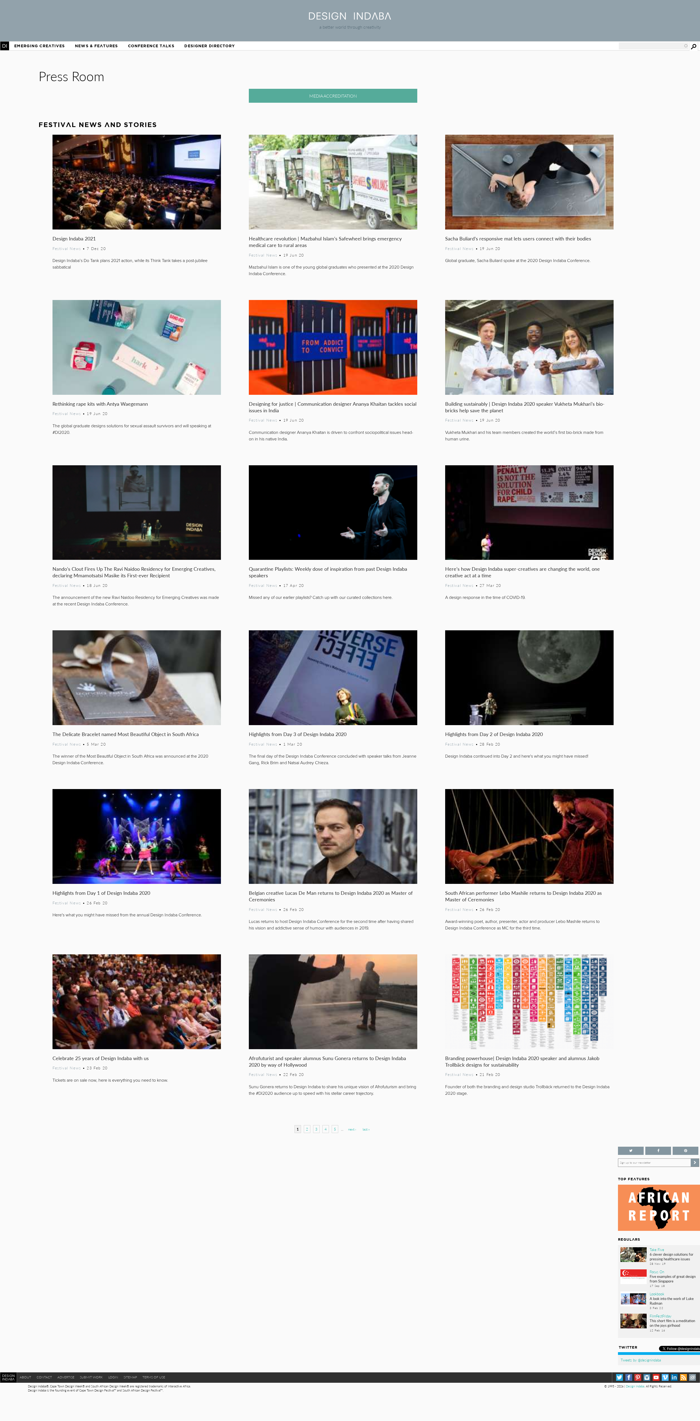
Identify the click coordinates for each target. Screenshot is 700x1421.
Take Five (657, 1249)
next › (352, 1129)
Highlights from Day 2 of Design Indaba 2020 (494, 734)
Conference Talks (151, 46)
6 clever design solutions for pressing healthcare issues (671, 1256)
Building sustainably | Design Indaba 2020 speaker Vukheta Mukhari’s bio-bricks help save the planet (525, 407)
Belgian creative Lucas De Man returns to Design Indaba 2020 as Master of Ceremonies (331, 896)
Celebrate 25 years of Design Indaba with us (100, 1058)
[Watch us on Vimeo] (665, 1377)
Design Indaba (635, 1386)
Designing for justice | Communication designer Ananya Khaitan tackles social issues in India (332, 407)
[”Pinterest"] (685, 1151)
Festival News (66, 248)
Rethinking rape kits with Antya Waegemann (100, 403)
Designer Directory (209, 46)
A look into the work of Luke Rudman (672, 1301)
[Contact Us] (692, 1377)
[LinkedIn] (674, 1377)
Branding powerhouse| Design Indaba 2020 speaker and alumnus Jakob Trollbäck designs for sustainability (522, 1061)
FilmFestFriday (661, 1316)
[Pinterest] (637, 1377)
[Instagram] (646, 1377)
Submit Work (91, 1377)
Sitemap (130, 1377)
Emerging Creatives (39, 46)
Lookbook (657, 1293)
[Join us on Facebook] (658, 1151)
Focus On (657, 1271)
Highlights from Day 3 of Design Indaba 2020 (297, 734)
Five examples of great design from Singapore (673, 1279)
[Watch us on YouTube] (656, 1377)
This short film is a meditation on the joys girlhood (672, 1323)
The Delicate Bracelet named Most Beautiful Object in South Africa (125, 734)
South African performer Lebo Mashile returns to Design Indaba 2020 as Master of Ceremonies (523, 896)
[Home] (350, 18)
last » (366, 1129)
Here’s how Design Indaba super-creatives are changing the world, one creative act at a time (522, 572)
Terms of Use (153, 1377)
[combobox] (653, 45)
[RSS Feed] (683, 1377)
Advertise (65, 1377)
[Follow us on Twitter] (631, 1151)
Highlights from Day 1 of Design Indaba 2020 (101, 892)
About (25, 1377)
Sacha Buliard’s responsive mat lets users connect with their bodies (518, 238)
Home (4, 46)
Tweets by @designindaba (641, 1360)
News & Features (96, 46)
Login (113, 1377)
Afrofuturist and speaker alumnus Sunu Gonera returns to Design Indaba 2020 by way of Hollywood (327, 1061)
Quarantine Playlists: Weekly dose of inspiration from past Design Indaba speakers (328, 572)
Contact (44, 1377)
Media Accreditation (333, 96)
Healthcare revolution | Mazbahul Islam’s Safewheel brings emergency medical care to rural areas (325, 241)
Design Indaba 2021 (74, 238)
